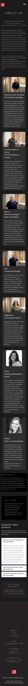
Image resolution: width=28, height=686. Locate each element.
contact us (6, 593)
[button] (14, 541)
